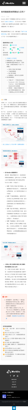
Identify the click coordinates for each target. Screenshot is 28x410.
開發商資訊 (14, 379)
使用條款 (14, 384)
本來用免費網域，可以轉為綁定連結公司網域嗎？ (15, 354)
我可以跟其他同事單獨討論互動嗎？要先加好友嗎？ (15, 350)
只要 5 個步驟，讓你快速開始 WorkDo (15, 329)
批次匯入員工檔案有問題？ (12, 342)
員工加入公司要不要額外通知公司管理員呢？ (15, 338)
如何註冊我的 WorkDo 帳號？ (13, 348)
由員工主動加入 (9, 21)
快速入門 (14, 382)
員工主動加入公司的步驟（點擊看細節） (14, 144)
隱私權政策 (14, 387)
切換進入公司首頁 (12, 58)
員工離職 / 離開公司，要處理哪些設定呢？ (15, 344)
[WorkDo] (8, 3)
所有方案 (14, 45)
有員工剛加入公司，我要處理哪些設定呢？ (15, 335)
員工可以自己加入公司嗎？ (12, 332)
